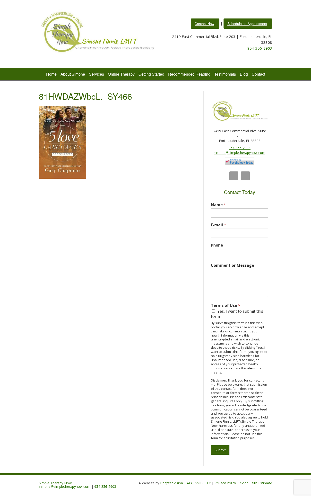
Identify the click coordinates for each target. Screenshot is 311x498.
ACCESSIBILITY (199, 483)
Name (218, 204)
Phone (217, 245)
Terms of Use (225, 305)
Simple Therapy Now (55, 483)
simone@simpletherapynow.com (239, 152)
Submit (220, 450)
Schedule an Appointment (247, 23)
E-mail (218, 225)
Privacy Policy (225, 483)
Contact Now (204, 23)
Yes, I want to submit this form (237, 314)
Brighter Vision (171, 483)
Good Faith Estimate (256, 483)
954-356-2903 (259, 48)
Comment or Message (232, 265)
